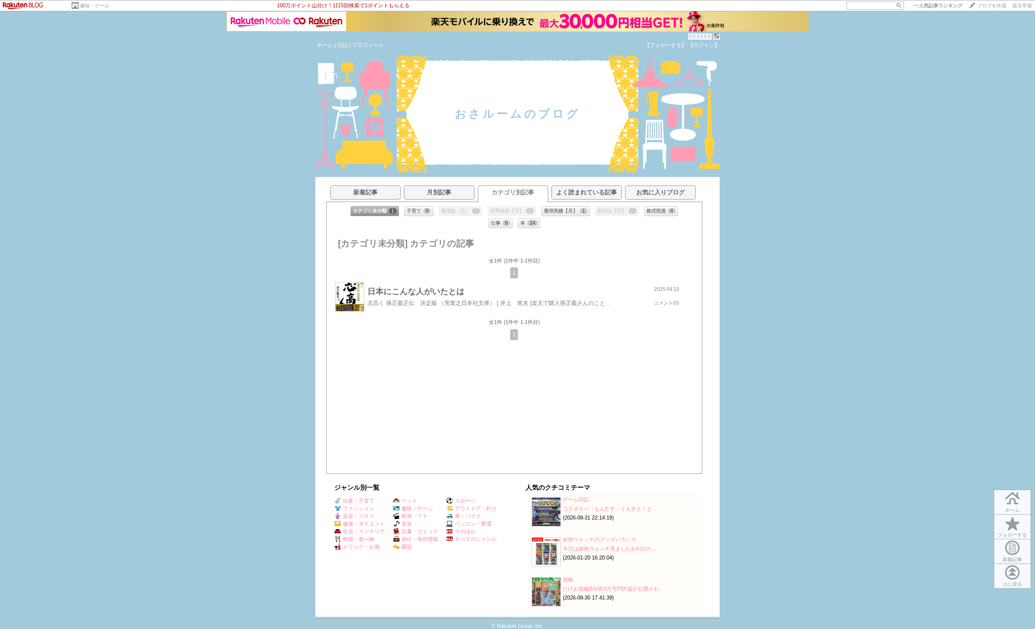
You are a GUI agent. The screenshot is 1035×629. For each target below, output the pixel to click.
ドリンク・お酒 (361, 547)
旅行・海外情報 (419, 539)
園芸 (406, 547)
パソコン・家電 (473, 524)
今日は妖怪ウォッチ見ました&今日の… (609, 549)
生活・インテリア (364, 531)
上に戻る (1012, 584)
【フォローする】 (665, 45)
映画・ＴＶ (414, 516)
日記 (342, 45)
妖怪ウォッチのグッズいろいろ (599, 539)
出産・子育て (358, 501)
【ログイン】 (704, 45)
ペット (409, 501)
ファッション (358, 508)
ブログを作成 (991, 5)
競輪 (568, 579)
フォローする (1012, 535)
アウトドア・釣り (476, 508)
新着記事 (1012, 559)
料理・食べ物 (358, 539)
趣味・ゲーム (94, 5)
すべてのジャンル (476, 539)
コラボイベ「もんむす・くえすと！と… (610, 509)
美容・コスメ (358, 516)
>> (938, 5)
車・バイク (468, 516)
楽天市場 (1022, 5)
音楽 (406, 524)
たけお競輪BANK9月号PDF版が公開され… (613, 589)
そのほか (465, 531)
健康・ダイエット (364, 524)
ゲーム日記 (576, 499)
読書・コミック (419, 531)
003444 (700, 37)
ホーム (325, 45)
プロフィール (368, 45)
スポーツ (465, 501)
